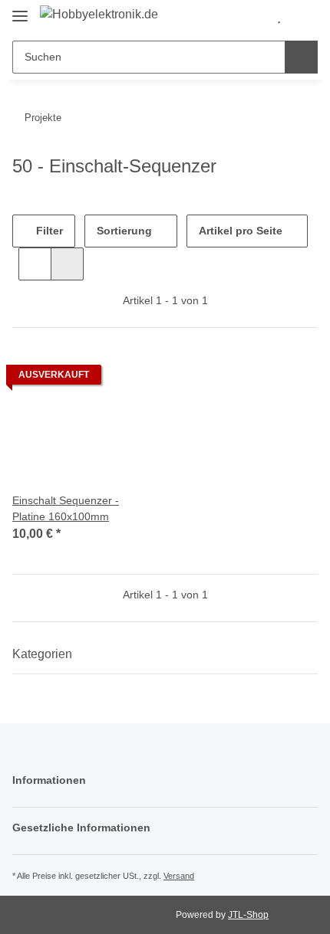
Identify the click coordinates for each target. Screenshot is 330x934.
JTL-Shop (248, 914)
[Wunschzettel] (279, 17)
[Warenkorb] (304, 17)
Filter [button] (48, 230)
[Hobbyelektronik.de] (99, 14)
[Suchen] (301, 57)
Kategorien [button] (42, 653)
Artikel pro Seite (240, 230)
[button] (254, 17)
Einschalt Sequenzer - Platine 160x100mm (65, 508)
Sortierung (124, 230)
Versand (178, 875)
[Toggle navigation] (20, 9)
